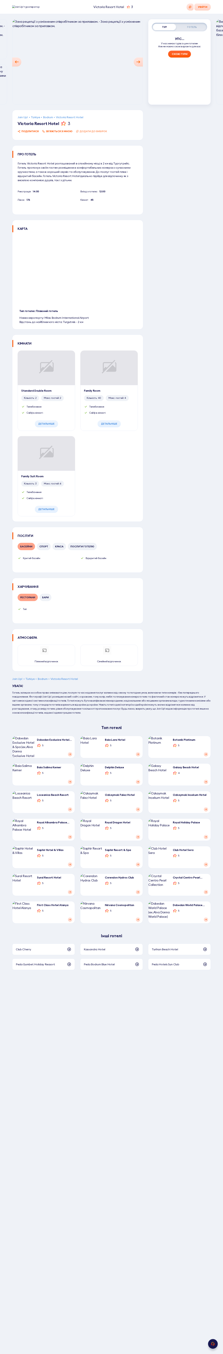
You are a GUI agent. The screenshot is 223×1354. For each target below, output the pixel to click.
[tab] (164, 27)
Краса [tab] (59, 546)
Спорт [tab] (43, 546)
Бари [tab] (45, 597)
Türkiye (35, 117)
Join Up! (23, 117)
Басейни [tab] (26, 546)
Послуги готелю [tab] (82, 546)
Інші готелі (111, 935)
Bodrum (48, 117)
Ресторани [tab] (27, 597)
